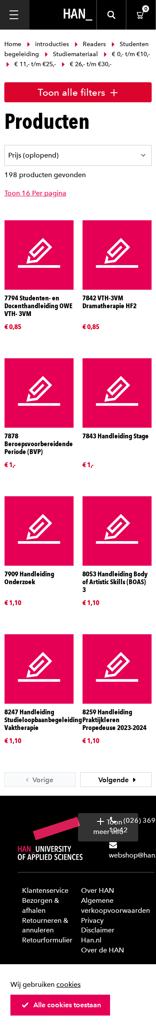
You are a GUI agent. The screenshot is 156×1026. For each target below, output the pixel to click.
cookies (68, 984)
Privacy (92, 920)
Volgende (114, 780)
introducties (52, 44)
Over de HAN (102, 950)
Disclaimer (97, 930)
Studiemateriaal (75, 54)
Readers (94, 44)
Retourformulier (47, 940)
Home (13, 44)
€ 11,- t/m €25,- (35, 64)
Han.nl (91, 940)
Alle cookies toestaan (67, 1005)
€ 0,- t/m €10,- (130, 54)
